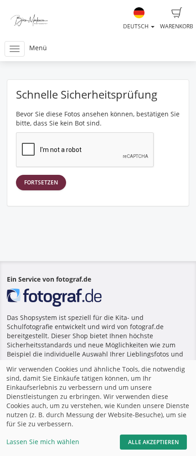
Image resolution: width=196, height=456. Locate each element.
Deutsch (136, 26)
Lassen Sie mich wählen (42, 441)
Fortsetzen (41, 182)
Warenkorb (176, 26)
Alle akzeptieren (153, 442)
